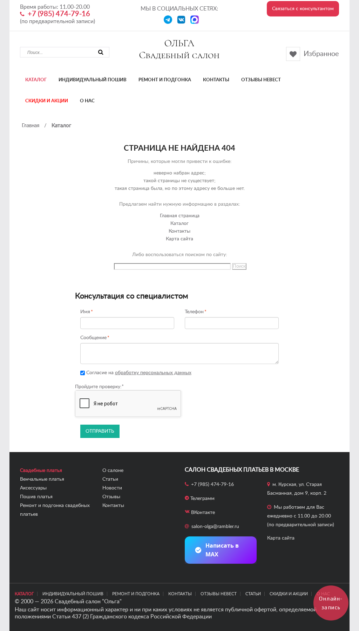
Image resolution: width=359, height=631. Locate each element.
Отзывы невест (261, 80)
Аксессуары (33, 488)
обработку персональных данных (153, 372)
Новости (112, 488)
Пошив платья (36, 496)
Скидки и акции (46, 101)
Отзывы (111, 496)
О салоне (112, 470)
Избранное (321, 53)
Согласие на (138, 372)
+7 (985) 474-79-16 (59, 14)
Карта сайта (179, 238)
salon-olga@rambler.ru (215, 526)
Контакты (216, 80)
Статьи (110, 479)
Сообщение (93, 338)
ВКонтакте (203, 512)
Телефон (194, 312)
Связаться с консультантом (303, 8)
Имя (85, 312)
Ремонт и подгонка (164, 80)
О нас (87, 101)
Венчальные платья (42, 479)
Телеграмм (202, 498)
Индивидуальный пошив (93, 80)
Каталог (36, 80)
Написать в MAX (222, 550)
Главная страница (179, 215)
